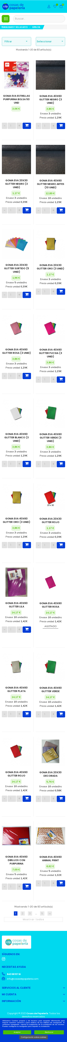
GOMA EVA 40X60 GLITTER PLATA (16, 689)
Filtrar (17, 41)
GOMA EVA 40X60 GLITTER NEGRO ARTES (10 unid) (50, 184)
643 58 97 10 (14, 974)
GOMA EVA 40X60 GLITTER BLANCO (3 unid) (16, 437)
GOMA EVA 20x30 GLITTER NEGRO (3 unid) (16, 184)
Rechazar (49, 1032)
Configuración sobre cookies (33, 1037)
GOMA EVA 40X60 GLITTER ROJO (16, 774)
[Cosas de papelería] (16, 941)
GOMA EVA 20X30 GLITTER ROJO (50, 520)
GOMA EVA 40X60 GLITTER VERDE (50, 689)
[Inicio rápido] (49, 6)
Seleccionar (50, 41)
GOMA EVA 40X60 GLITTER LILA (16, 604)
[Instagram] (3, 959)
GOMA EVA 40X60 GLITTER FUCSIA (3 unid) (50, 353)
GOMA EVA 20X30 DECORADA (50, 774)
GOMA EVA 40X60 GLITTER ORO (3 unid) (16, 520)
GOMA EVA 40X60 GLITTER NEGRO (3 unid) (50, 99)
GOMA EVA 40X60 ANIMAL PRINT (50, 858)
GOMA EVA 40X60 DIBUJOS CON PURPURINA (16, 860)
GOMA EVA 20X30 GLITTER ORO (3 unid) (50, 266)
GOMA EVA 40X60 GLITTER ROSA (50, 605)
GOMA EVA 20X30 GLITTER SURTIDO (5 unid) (16, 268)
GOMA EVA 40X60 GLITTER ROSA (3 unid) (16, 351)
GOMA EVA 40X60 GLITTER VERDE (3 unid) (50, 438)
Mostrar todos (33, 919)
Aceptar (17, 1032)
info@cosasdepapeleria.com (22, 978)
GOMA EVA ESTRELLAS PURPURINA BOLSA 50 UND (16, 99)
